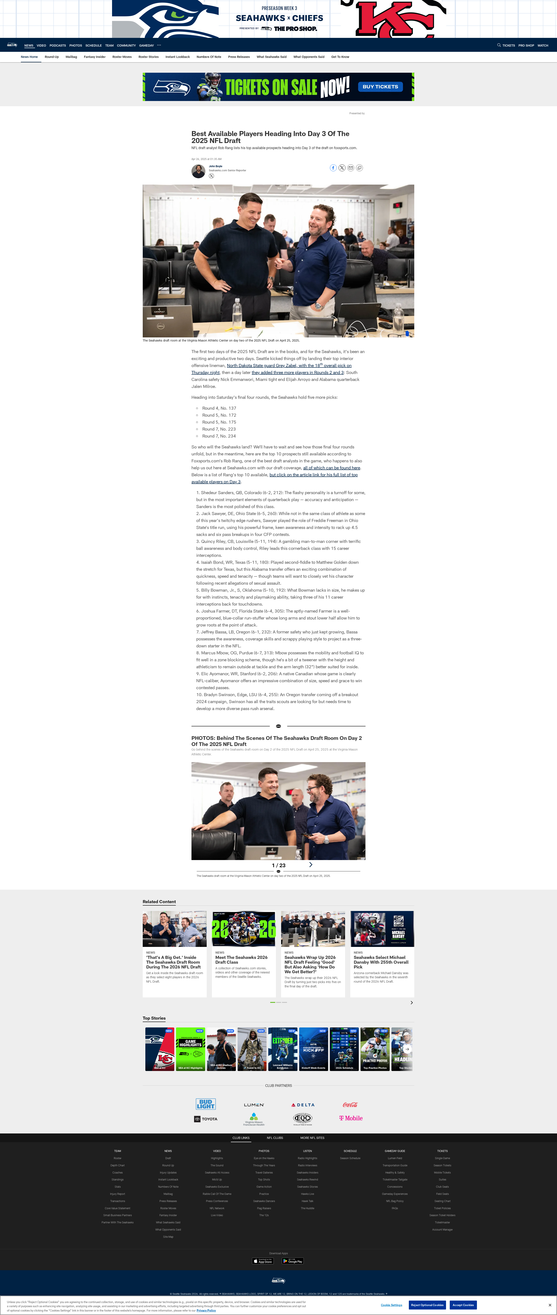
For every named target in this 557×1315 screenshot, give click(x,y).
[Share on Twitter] (342, 170)
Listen (307, 1150)
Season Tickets (442, 1165)
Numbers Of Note (168, 1186)
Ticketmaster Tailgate (395, 1179)
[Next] (310, 864)
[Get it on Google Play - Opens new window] (293, 1263)
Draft (168, 1158)
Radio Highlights (307, 1158)
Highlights (217, 1158)
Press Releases (168, 1200)
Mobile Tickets (442, 1172)
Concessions (395, 1186)
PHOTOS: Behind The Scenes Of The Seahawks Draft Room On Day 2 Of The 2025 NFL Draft (276, 741)
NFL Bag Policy (395, 1200)
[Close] (550, 1305)
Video (217, 1150)
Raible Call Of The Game (217, 1193)
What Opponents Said (168, 1229)
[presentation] (412, 1003)
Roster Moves (168, 1208)
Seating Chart (443, 1200)
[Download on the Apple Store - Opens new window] (263, 1261)
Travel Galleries (264, 1172)
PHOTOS (264, 1150)
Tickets (442, 1150)
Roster (117, 1158)
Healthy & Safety (395, 1172)
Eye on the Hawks (264, 1158)
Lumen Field (395, 1158)
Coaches (117, 1172)
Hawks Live (307, 1193)
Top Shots (264, 1179)
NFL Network (217, 1208)
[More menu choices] (159, 45)
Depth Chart (118, 1165)
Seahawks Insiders (307, 1172)
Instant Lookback (168, 1179)
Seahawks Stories (307, 1186)
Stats (118, 1186)
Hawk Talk (307, 1200)
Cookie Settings (391, 1305)
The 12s (264, 1215)
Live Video (217, 1215)
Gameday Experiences (395, 1193)
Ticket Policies (442, 1208)
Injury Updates (168, 1172)
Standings (118, 1179)
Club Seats (442, 1186)
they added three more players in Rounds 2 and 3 (298, 372)
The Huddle (307, 1208)
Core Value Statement (117, 1208)
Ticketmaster (442, 1222)
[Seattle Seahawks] (278, 1281)
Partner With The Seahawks (118, 1222)
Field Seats (442, 1193)
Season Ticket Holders (442, 1215)
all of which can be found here (331, 467)
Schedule (350, 1150)
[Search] (499, 45)
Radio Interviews (307, 1165)
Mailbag (168, 1193)
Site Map (168, 1236)
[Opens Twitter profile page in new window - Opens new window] (211, 175)
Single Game (442, 1158)
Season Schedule (350, 1158)
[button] (273, 1002)
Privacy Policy (206, 1310)
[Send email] (350, 170)
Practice (264, 1193)
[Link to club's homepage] (12, 45)
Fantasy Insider (168, 1215)
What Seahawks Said (168, 1222)
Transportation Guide (395, 1165)
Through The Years (264, 1165)
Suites (442, 1179)
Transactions (117, 1200)
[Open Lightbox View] (278, 822)
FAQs (395, 1208)
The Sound (217, 1165)
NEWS (168, 1150)
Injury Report (117, 1193)
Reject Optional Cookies (427, 1305)
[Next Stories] (407, 1049)
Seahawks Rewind (307, 1179)
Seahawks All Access (217, 1172)
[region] (278, 1305)
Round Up (168, 1165)
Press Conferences (217, 1200)
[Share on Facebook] (333, 170)
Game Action (264, 1186)
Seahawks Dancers (264, 1200)
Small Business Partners (117, 1215)
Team (117, 1150)
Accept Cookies (463, 1305)
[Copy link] (359, 168)
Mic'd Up (217, 1179)
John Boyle (215, 166)
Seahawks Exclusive (217, 1186)
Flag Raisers (264, 1208)
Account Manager (442, 1229)
